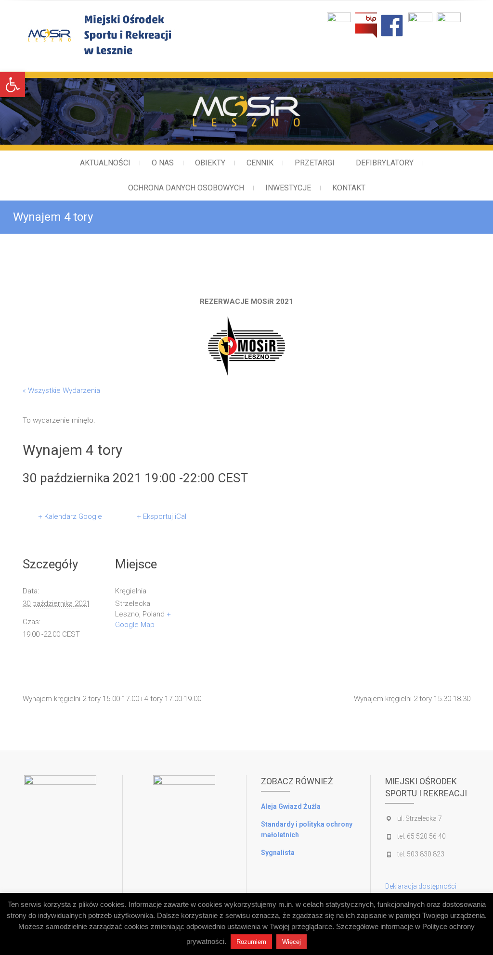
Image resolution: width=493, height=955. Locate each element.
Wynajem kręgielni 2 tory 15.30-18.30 (412, 698)
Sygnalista (278, 852)
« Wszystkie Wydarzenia (61, 390)
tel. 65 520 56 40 (421, 836)
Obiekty (210, 162)
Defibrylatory (385, 162)
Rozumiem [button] (251, 941)
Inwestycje (288, 187)
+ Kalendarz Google (70, 516)
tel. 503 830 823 (420, 854)
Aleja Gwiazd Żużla (291, 806)
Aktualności (105, 162)
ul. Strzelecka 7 (419, 818)
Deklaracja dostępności (420, 886)
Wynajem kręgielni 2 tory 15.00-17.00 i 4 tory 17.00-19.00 (112, 698)
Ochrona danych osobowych (186, 187)
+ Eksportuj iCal (161, 516)
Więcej (291, 941)
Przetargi (315, 162)
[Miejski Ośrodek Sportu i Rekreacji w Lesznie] (139, 34)
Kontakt (348, 187)
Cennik (259, 162)
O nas (163, 162)
